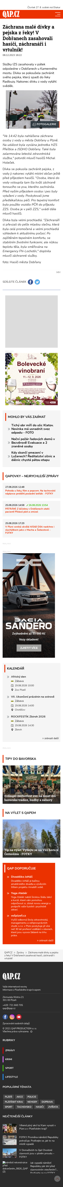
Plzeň (8, 1096)
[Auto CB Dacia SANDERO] (29, 605)
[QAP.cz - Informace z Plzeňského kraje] (11, 14)
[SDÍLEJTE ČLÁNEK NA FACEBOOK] (30, 282)
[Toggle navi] (57, 14)
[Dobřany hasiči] (45, 124)
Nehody (32, 1102)
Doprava (47, 1102)
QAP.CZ (8, 952)
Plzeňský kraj (14, 1102)
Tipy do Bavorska (20, 759)
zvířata (53, 1107)
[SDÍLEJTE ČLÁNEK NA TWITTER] (37, 282)
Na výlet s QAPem (20, 813)
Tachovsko (24, 1107)
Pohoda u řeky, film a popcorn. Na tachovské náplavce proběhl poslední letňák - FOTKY (30, 492)
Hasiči (40, 1107)
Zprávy (20, 952)
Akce (20, 1096)
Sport (9, 1068)
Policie (31, 1096)
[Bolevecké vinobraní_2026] (31, 379)
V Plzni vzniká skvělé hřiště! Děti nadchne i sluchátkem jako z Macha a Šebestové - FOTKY (29, 530)
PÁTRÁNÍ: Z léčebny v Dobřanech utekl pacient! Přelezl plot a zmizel (27, 510)
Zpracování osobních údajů (16, 1023)
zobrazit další (51, 738)
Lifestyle (11, 1077)
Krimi (8, 1059)
